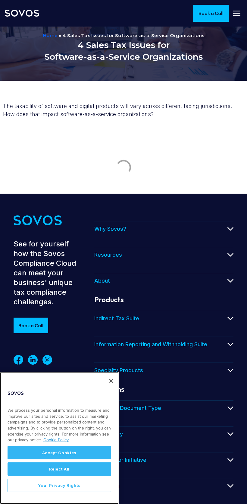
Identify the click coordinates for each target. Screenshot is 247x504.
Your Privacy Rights (59, 485)
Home (50, 35)
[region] (59, 438)
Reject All (59, 469)
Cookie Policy (56, 439)
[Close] (111, 381)
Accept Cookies (59, 452)
